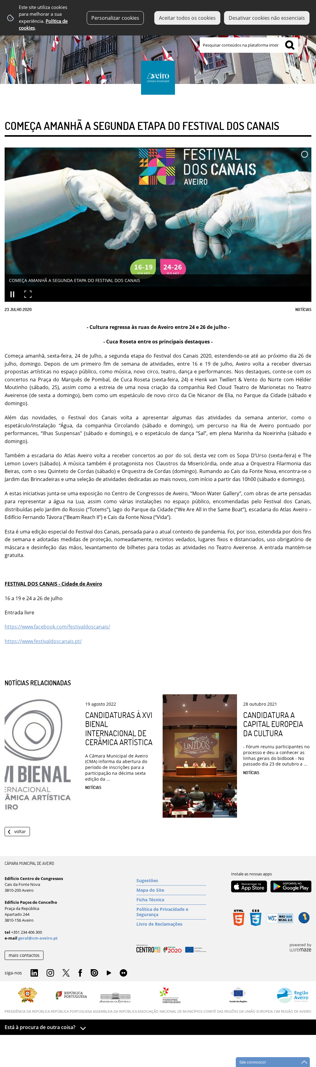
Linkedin (34, 973)
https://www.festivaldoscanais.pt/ (43, 641)
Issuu (94, 973)
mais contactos (24, 955)
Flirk (123, 973)
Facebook (80, 973)
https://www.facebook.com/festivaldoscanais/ (57, 626)
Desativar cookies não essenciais (267, 18)
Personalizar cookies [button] (115, 18)
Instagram (50, 973)
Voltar (20, 831)
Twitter (66, 973)
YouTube (109, 974)
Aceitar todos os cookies (187, 18)
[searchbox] (249, 45)
